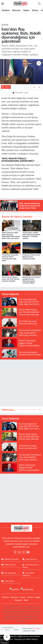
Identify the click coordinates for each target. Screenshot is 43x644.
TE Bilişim (36, 628)
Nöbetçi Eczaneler (11, 559)
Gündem (6, 10)
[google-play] (27, 589)
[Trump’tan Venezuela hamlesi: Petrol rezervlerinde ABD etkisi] (11, 247)
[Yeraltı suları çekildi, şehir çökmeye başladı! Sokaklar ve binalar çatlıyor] (31, 225)
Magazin (19, 600)
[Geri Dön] (6, 637)
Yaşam (26, 10)
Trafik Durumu (9, 565)
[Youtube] (28, 552)
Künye (7, 630)
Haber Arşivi (9, 581)
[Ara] (39, 3)
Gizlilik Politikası (8, 627)
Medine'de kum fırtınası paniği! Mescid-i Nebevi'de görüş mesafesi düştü (31, 280)
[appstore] (14, 589)
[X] (19, 552)
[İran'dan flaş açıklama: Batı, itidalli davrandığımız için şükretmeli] (21, 71)
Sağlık (37, 597)
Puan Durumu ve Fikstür (30, 566)
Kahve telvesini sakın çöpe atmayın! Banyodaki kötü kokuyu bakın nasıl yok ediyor (11, 235)
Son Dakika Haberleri (28, 574)
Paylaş (7, 87)
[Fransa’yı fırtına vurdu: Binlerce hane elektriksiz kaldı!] (31, 247)
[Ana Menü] (2, 3)
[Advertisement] (21, 382)
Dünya (35, 10)
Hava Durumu (31, 559)
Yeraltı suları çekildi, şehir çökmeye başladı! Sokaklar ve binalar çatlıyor (31, 235)
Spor (26, 600)
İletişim (16, 630)
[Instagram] (24, 552)
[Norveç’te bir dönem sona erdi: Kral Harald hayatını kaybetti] (11, 270)
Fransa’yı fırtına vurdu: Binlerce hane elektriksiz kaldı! (31, 257)
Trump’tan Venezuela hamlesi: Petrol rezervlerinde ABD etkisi (10, 258)
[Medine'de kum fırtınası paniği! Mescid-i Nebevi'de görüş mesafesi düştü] (31, 270)
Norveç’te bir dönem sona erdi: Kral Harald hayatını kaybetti (10, 279)
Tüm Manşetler (10, 573)
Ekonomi (16, 10)
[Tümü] (40, 410)
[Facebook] (15, 552)
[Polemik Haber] (20, 3)
